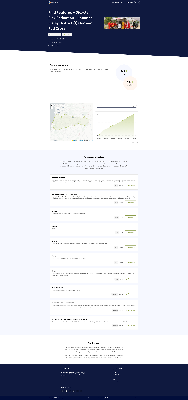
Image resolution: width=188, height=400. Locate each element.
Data (122, 2)
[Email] (81, 391)
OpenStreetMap (80, 140)
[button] (52, 105)
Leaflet (74, 140)
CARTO (91, 140)
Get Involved (116, 2)
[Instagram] (70, 391)
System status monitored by (95, 397)
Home (114, 372)
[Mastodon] (66, 391)
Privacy (137, 397)
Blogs (114, 379)
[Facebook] (62, 391)
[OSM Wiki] (77, 391)
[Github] (73, 391)
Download (131, 185)
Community (129, 2)
